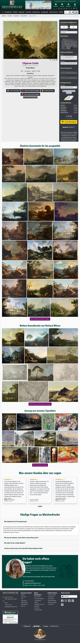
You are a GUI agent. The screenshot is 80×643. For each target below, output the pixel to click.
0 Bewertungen (33, 97)
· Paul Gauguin (51, 598)
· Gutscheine (36, 608)
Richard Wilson (24, 16)
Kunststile (28, 12)
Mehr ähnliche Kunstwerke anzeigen (40, 319)
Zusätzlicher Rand (64, 30)
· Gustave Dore (51, 604)
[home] (3, 12)
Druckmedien (44, 12)
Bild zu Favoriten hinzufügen (31, 90)
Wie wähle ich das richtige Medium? (14, 543)
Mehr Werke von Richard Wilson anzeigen (40, 404)
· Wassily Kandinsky (52, 600)
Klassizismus (16, 16)
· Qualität (36, 602)
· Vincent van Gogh (52, 595)
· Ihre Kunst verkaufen (39, 598)
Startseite (4, 16)
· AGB (22, 598)
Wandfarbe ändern (48, 90)
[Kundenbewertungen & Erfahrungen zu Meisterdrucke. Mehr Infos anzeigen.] (10, 617)
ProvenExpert (10, 499)
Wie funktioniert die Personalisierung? (15, 521)
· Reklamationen (24, 604)
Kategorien (22, 12)
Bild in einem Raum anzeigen (31, 94)
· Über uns (23, 606)
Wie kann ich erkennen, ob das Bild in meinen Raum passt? (21, 538)
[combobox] (68, 32)
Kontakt (61, 12)
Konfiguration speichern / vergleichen (69, 91)
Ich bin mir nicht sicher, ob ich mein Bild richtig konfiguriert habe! (23, 548)
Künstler (15, 12)
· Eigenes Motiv (37, 596)
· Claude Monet (51, 596)
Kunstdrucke (8, 12)
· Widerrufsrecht (24, 602)
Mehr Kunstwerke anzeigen (40, 465)
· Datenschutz (24, 600)
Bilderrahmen (36, 12)
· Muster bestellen (38, 610)
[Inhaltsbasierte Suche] (73, 12)
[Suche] (70, 12)
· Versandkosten (37, 600)
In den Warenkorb (69, 122)
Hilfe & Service (53, 12)
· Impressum (23, 596)
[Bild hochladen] (76, 12)
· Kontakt (23, 595)
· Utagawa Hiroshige (52, 602)
